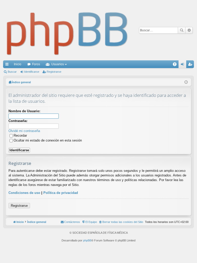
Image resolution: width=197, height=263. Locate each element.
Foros (36, 64)
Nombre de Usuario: (24, 111)
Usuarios (57, 64)
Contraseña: (17, 121)
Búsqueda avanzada (188, 30)
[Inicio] (67, 30)
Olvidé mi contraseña (24, 131)
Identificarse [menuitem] (183, 65)
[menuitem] (121, 221)
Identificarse (31, 71)
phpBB (87, 240)
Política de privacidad (60, 193)
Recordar (20, 135)
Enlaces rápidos (8, 65)
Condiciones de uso (24, 193)
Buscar (181, 30)
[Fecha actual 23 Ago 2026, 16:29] (186, 82)
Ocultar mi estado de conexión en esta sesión (48, 140)
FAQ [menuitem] (176, 65)
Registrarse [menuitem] (191, 65)
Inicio (17, 64)
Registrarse (54, 71)
